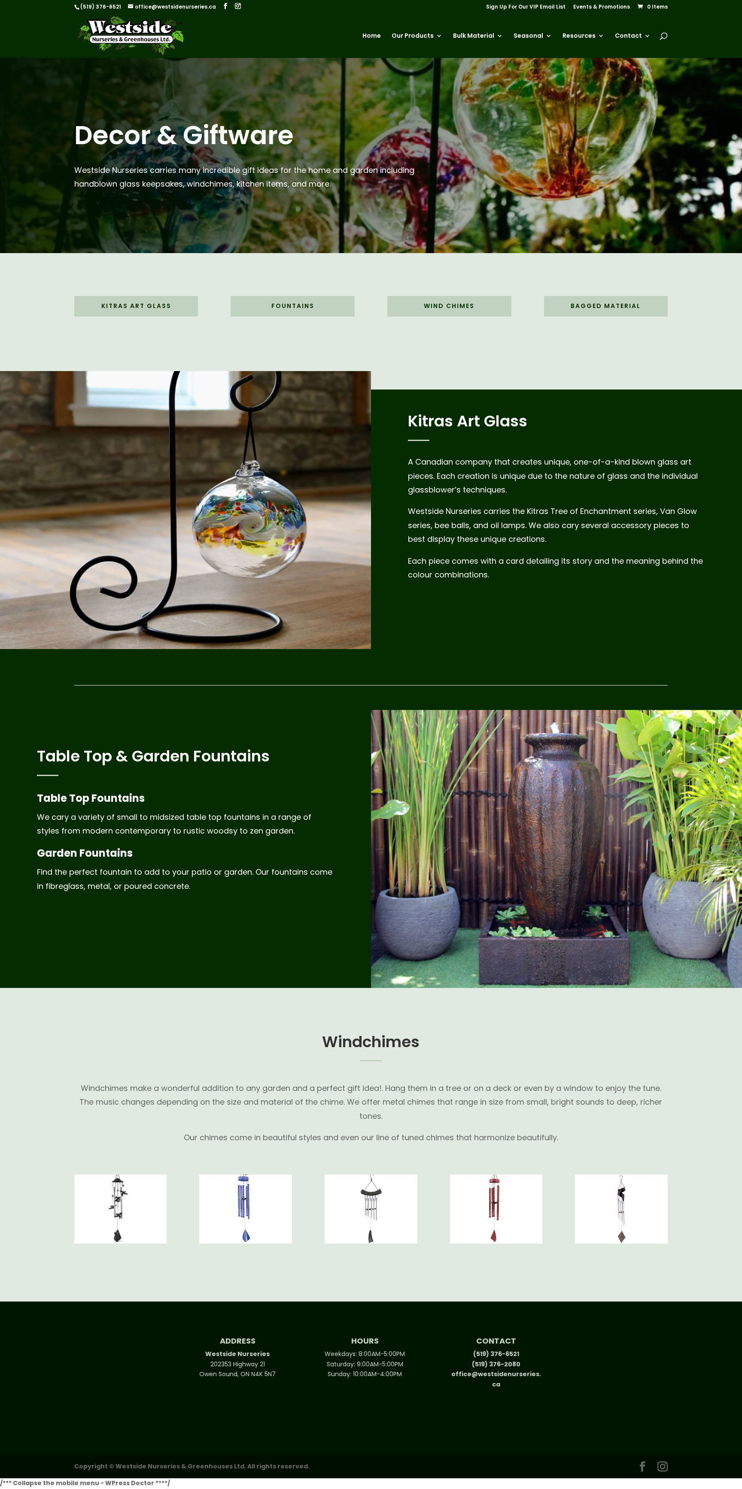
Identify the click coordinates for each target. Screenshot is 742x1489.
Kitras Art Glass (136, 306)
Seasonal (528, 36)
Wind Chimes (449, 306)
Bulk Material (473, 36)
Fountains (292, 306)
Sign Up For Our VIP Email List (526, 7)
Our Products (413, 36)
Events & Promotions (601, 7)
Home (371, 36)
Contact (628, 36)
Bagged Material (606, 306)
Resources (579, 36)
